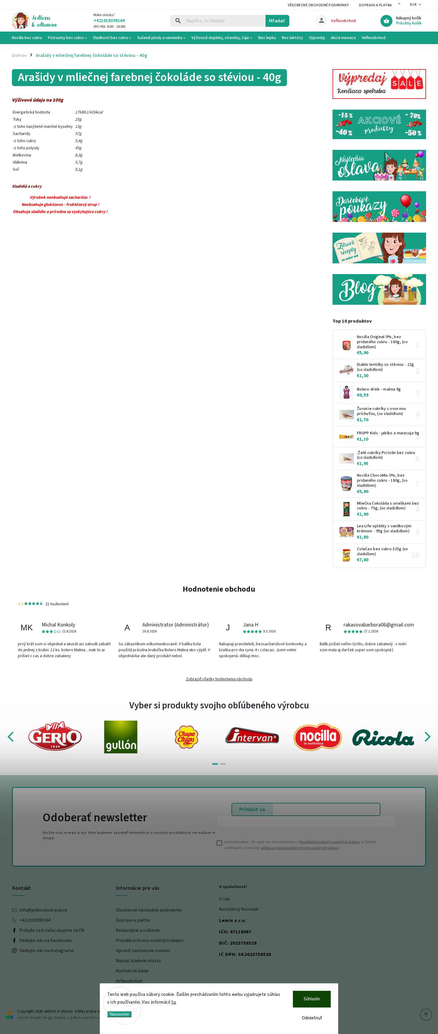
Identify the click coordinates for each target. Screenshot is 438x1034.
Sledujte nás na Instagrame (46, 950)
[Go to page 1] (215, 764)
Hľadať (277, 20)
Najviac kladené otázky (138, 960)
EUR (413, 4)
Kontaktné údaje (132, 971)
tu (173, 1002)
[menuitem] (28, 38)
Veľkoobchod (129, 981)
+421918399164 (35, 920)
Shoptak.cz (62, 1017)
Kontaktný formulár (239, 909)
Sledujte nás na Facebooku (45, 940)
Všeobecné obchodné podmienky (318, 5)
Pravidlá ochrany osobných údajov (150, 940)
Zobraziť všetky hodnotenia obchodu (219, 679)
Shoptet (35, 1017)
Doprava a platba (375, 5)
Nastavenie (119, 1014)
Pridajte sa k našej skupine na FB (51, 930)
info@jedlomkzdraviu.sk (43, 910)
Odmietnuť (312, 1018)
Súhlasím (312, 999)
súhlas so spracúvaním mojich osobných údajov (300, 847)
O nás (224, 899)
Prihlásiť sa (252, 809)
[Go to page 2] (223, 764)
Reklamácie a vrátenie (138, 930)
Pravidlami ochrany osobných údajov (330, 842)
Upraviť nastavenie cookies (143, 950)
